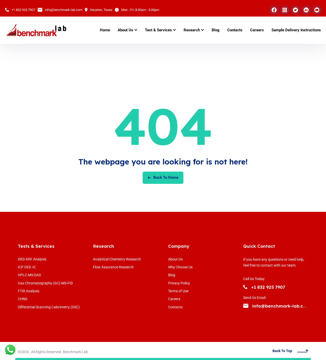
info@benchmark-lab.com (63, 10)
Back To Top (282, 351)
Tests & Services (36, 246)
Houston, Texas (101, 10)
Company (178, 246)
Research (103, 246)
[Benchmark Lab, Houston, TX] (36, 30)
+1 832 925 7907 (23, 10)
